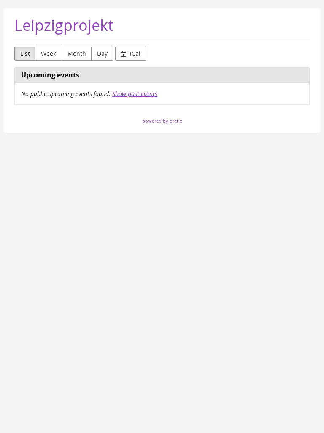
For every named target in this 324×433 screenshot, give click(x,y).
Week (48, 53)
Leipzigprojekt (63, 25)
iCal (134, 53)
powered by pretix (162, 121)
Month (77, 53)
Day (102, 53)
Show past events (134, 94)
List (25, 53)
